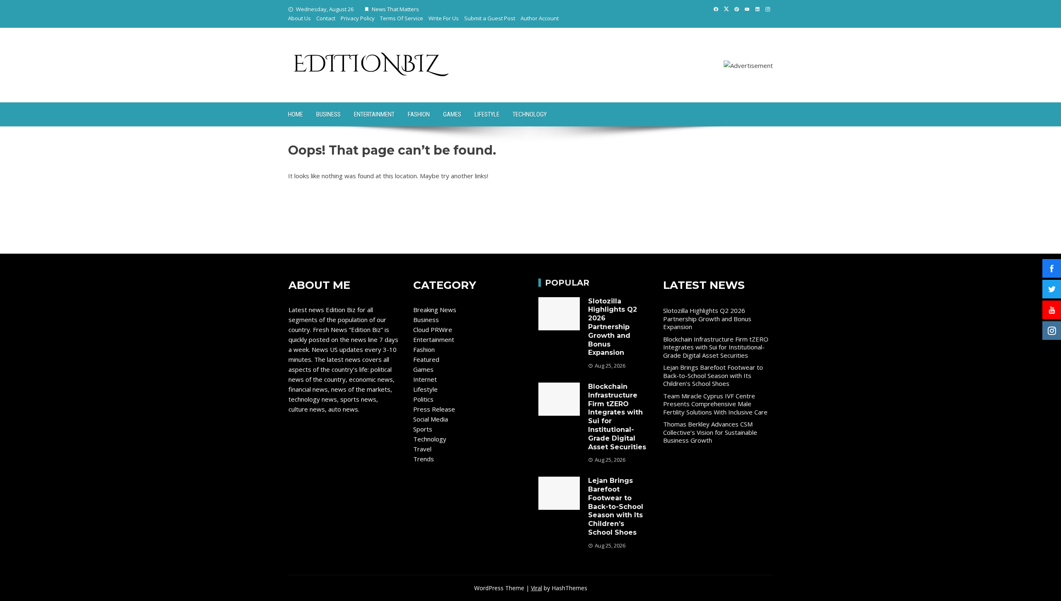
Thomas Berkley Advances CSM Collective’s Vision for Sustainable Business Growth (710, 432)
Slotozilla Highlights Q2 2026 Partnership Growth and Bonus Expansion (612, 327)
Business (328, 114)
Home (295, 114)
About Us (299, 18)
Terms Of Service (401, 18)
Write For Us (444, 18)
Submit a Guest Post (489, 18)
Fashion (419, 114)
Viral (536, 588)
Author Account (540, 18)
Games (452, 114)
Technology (530, 114)
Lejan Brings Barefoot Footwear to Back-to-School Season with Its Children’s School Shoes (615, 506)
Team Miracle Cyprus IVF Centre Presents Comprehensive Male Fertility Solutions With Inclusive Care (715, 404)
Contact (325, 18)
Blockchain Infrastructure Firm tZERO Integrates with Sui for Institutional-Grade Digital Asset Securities (715, 347)
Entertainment (374, 114)
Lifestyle (487, 114)
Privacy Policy (358, 18)
